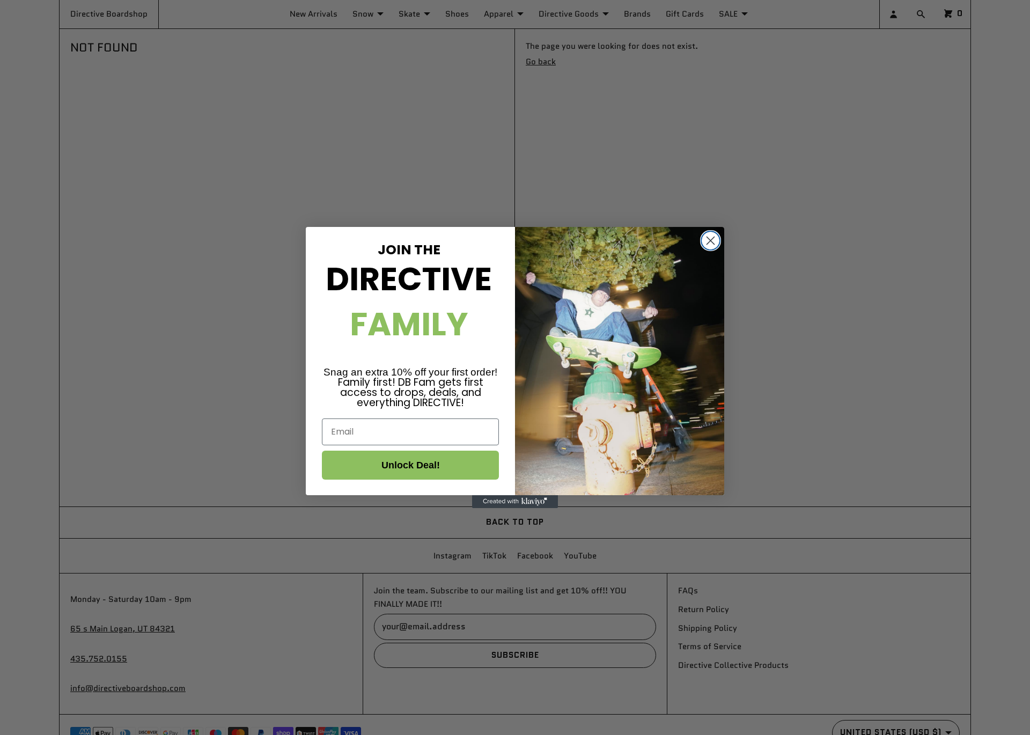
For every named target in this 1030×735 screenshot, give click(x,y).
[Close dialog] (710, 240)
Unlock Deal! (410, 465)
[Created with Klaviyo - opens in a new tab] (515, 501)
